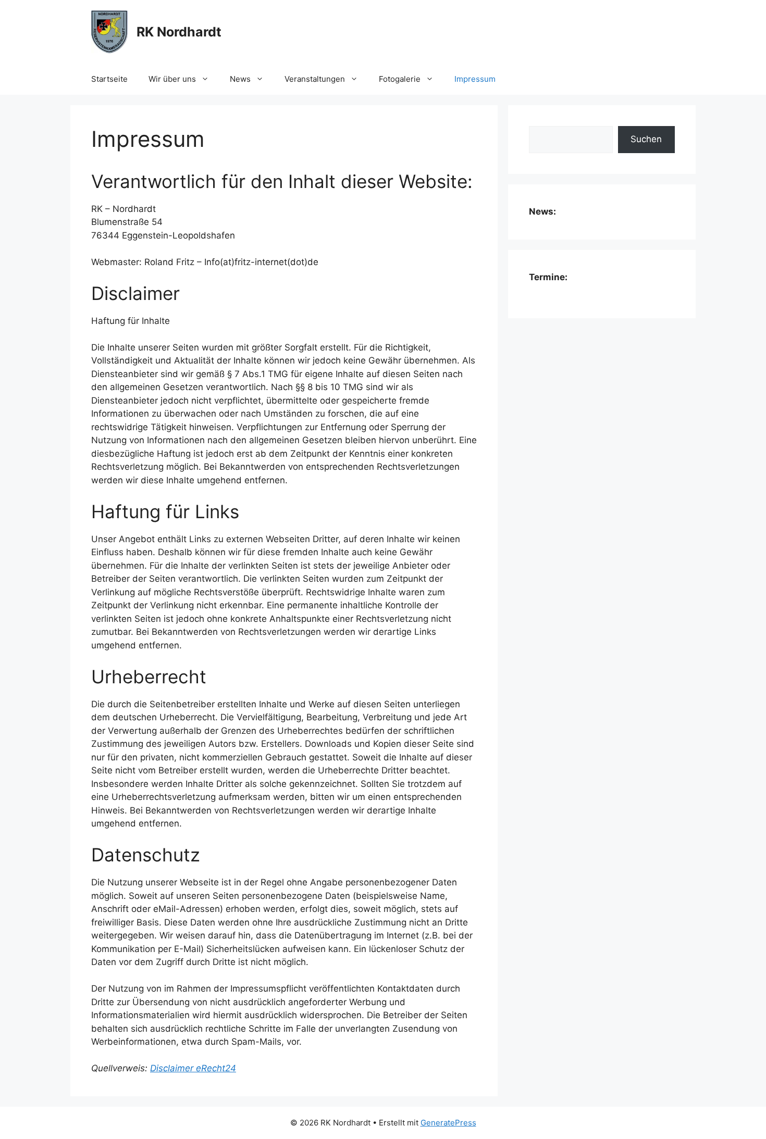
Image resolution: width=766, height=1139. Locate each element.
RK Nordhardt (179, 32)
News (240, 79)
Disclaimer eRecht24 (193, 1068)
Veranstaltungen (315, 79)
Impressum (475, 79)
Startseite (109, 79)
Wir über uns (172, 79)
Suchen (646, 139)
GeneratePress (448, 1123)
